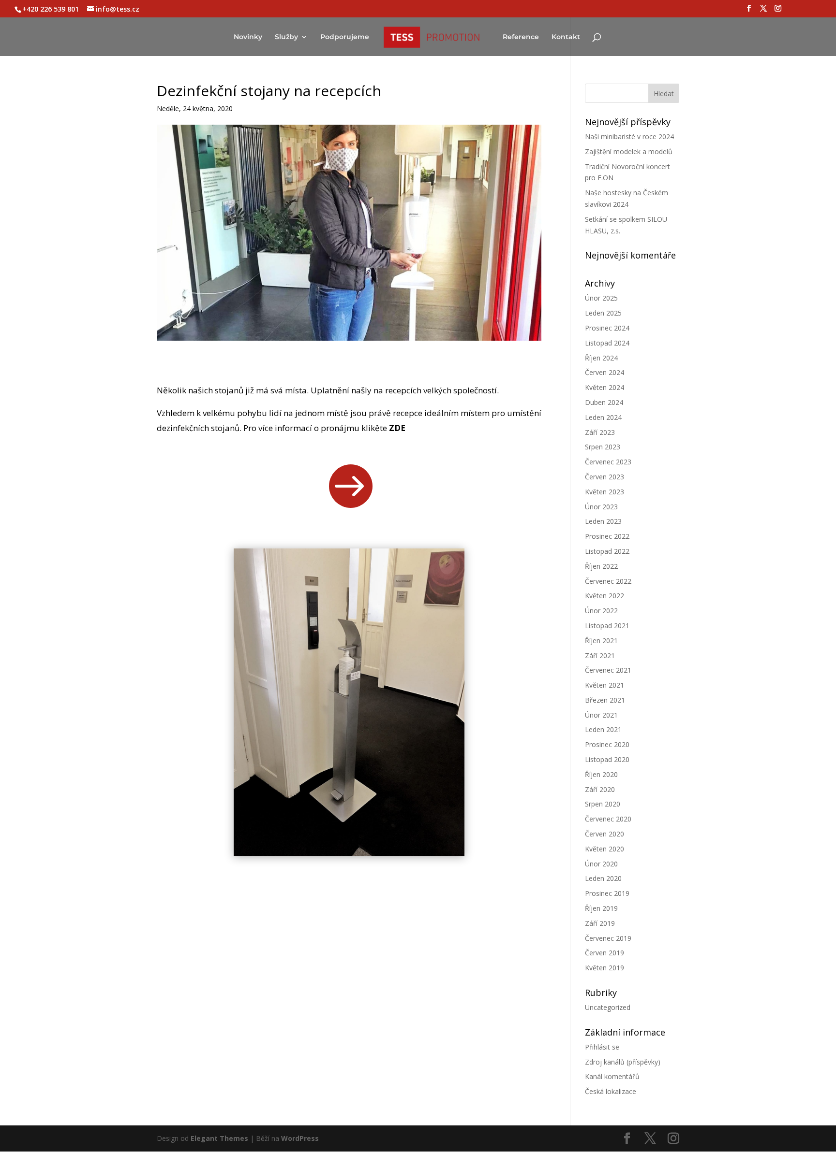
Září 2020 (600, 789)
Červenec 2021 (608, 670)
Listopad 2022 (607, 551)
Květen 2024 (604, 387)
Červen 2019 (604, 952)
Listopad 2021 (607, 625)
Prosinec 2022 (607, 536)
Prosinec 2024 (607, 327)
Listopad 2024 (607, 342)
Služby (286, 37)
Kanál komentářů (612, 1076)
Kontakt (566, 37)
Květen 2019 (604, 967)
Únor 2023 (601, 506)
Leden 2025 (603, 312)
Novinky (248, 37)
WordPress (300, 1138)
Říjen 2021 (601, 640)
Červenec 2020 (608, 818)
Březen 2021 (605, 700)
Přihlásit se (602, 1046)
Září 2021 (600, 655)
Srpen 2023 (602, 446)
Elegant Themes (219, 1138)
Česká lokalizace (610, 1091)
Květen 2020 (604, 848)
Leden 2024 (603, 417)
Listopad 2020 (607, 759)
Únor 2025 (601, 297)
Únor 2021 (601, 715)
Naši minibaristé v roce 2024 (629, 136)
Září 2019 (600, 923)
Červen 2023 (604, 476)
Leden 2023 (603, 521)
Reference (521, 37)
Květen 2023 (604, 491)
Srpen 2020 (602, 803)
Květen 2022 (604, 595)
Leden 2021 (603, 729)
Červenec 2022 (608, 581)
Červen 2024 (604, 372)
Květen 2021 (604, 685)
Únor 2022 (601, 610)
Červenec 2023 (608, 461)
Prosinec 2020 (607, 744)
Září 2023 (600, 432)
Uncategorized (607, 1007)
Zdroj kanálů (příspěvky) (622, 1061)
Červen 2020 (604, 833)
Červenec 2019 (608, 938)
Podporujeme (344, 37)
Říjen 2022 (601, 566)
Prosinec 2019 (607, 893)
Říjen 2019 (601, 908)
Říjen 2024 (601, 357)
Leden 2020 (603, 878)
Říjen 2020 (601, 774)
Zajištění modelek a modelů (628, 151)
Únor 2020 (601, 863)
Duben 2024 (604, 402)
